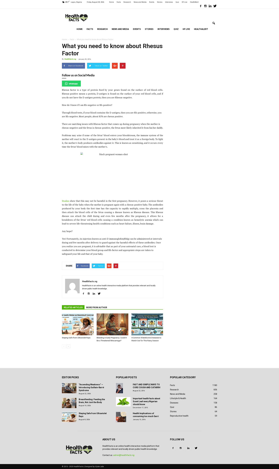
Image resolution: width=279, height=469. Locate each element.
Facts (119, 2)
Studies (65, 200)
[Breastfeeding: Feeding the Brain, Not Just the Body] (69, 403)
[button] (213, 23)
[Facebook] (200, 6)
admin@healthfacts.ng (123, 455)
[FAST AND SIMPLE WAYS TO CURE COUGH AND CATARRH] (119, 388)
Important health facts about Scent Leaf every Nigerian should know (146, 401)
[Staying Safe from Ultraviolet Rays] (78, 324)
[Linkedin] (210, 6)
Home (111, 2)
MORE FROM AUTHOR (96, 307)
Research (127, 2)
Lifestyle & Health (178, 398)
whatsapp (73, 83)
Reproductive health (179, 416)
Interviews (169, 2)
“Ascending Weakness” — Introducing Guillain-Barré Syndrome (91, 387)
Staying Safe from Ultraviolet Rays (76, 338)
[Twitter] (215, 6)
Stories (159, 2)
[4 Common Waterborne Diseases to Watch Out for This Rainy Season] (147, 324)
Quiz (177, 2)
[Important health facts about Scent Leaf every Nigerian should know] (123, 401)
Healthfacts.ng (70, 59)
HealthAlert (194, 2)
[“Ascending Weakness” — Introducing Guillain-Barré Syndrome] (69, 388)
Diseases (174, 403)
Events (151, 2)
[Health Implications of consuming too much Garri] (121, 417)
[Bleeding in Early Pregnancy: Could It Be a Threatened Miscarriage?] (112, 324)
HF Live (184, 2)
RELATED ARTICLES (73, 307)
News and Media (140, 2)
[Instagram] (205, 6)
